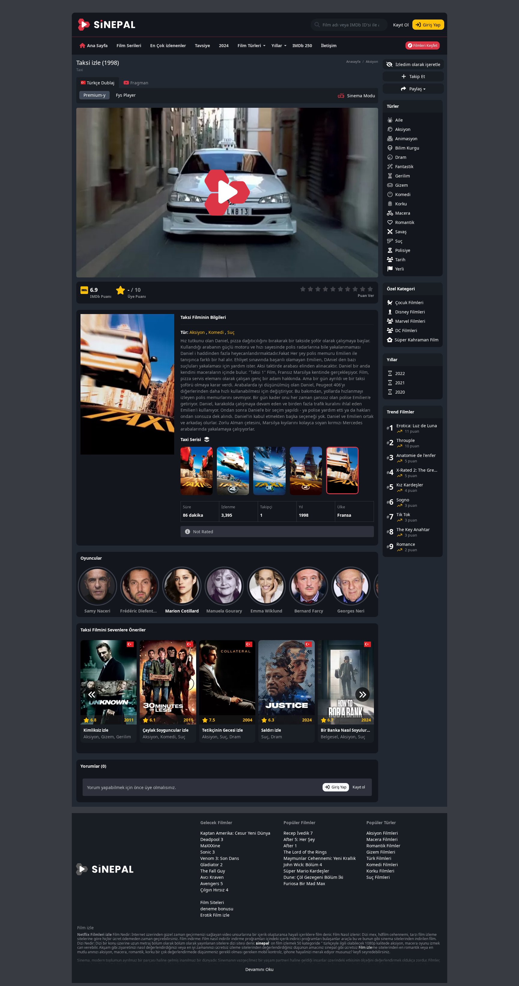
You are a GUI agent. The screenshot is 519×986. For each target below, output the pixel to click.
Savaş (401, 231)
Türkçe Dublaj (100, 83)
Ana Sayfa (97, 45)
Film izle (365, 947)
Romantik (404, 222)
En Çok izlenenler (168, 45)
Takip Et (416, 76)
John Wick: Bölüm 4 (303, 864)
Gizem (401, 185)
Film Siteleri (212, 902)
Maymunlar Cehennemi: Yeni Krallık (320, 858)
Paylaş (415, 89)
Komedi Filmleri (382, 864)
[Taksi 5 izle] (197, 471)
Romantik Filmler (383, 845)
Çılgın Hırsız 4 (214, 890)
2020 (400, 392)
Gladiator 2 (211, 864)
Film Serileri (129, 45)
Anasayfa (353, 61)
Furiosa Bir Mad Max (304, 883)
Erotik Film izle (214, 915)
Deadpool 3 (211, 839)
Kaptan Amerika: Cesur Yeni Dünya (235, 833)
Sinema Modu (361, 95)
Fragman (138, 83)
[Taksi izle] (342, 470)
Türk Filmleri (378, 858)
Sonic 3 (207, 852)
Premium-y (94, 95)
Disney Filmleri (410, 312)
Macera (402, 213)
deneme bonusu (216, 909)
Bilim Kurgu (407, 148)
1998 (303, 515)
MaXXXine (210, 845)
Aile (399, 120)
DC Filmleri (406, 330)
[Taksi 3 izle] (269, 471)
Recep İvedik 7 (298, 833)
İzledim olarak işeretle (417, 64)
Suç (231, 332)
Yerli (399, 269)
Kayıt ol (359, 787)
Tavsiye (202, 45)
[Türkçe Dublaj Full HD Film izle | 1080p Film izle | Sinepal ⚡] (106, 25)
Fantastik (404, 166)
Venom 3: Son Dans (219, 858)
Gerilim (402, 176)
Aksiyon (372, 61)
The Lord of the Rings (305, 852)
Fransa (344, 515)
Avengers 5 (211, 883)
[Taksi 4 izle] (233, 471)
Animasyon (406, 138)
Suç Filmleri (378, 877)
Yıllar (277, 45)
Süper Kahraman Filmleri (417, 340)
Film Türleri (249, 45)
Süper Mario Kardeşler (306, 871)
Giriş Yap (432, 25)
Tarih (400, 259)
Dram (400, 157)
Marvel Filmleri (410, 321)
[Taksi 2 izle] (306, 471)
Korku (401, 204)
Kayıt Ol (401, 25)
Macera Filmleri (382, 839)
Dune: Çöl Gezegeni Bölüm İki (313, 877)
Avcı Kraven (212, 877)
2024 (224, 45)
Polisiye (402, 250)
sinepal (262, 943)
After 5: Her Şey (299, 839)
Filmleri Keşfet (424, 45)
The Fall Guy (212, 871)
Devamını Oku (259, 969)
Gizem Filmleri (380, 852)
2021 (400, 383)
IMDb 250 (302, 45)
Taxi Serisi (191, 439)
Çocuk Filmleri (409, 302)
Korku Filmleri (380, 871)
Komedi (216, 332)
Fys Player (126, 95)
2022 (400, 373)
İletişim (329, 45)
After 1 (290, 845)
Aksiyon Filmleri (382, 833)
